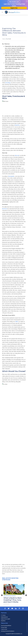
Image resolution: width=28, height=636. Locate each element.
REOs (17, 321)
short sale (17, 155)
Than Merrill (8, 38)
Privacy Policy (4, 627)
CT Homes (3, 615)
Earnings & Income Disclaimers (7, 631)
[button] (2, 594)
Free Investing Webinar (6, 625)
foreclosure (4, 208)
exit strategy (8, 82)
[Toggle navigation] (2, 12)
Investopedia (11, 176)
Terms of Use (4, 629)
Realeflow (3, 620)
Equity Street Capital (5, 619)
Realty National (4, 617)
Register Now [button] (14, 8)
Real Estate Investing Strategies (10, 595)
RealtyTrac (17, 125)
